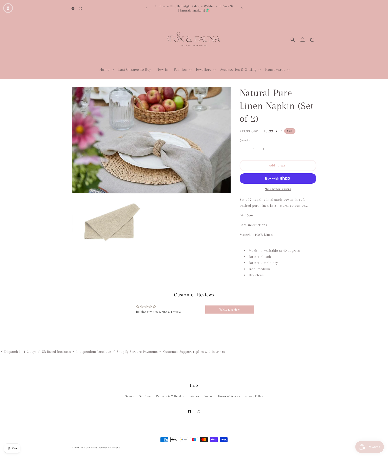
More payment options (278, 188)
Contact (209, 396)
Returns (194, 396)
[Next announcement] (241, 8)
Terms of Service (229, 396)
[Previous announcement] (146, 8)
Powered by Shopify (109, 447)
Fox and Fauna (89, 447)
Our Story (145, 396)
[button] (106, 69)
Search (129, 396)
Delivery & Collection (170, 396)
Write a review (229, 309)
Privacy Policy (254, 396)
